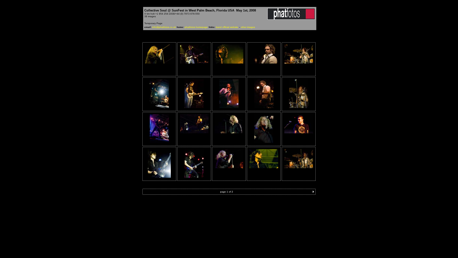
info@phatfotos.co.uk (164, 27)
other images (248, 27)
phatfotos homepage (196, 27)
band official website (227, 27)
